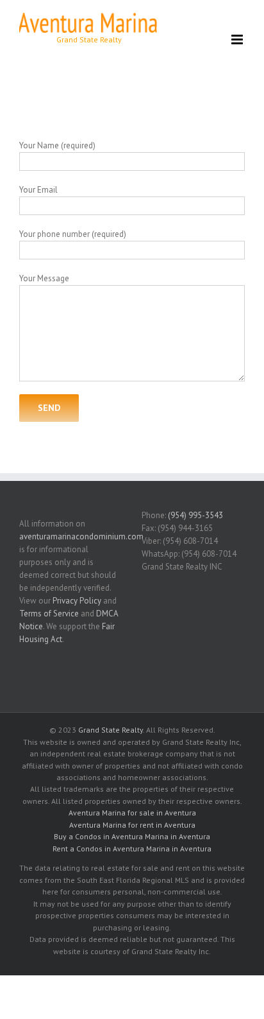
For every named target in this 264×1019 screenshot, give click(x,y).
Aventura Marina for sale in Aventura (132, 812)
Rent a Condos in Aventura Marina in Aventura (132, 848)
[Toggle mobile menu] (238, 39)
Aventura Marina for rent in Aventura (132, 825)
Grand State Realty (110, 730)
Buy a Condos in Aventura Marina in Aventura (132, 836)
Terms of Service (49, 613)
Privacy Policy (77, 600)
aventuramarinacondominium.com (81, 536)
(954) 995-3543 (195, 515)
